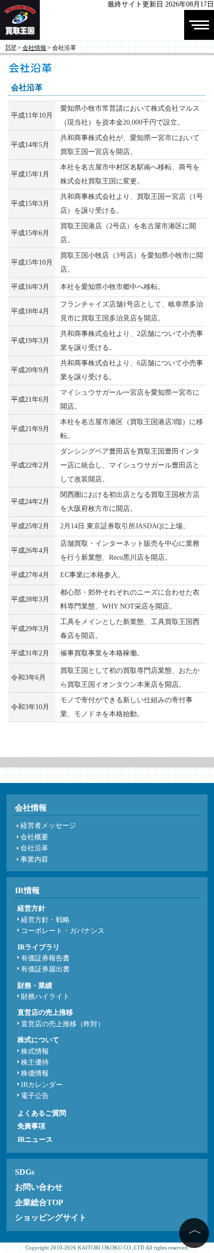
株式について (38, 1040)
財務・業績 (34, 985)
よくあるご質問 (41, 1113)
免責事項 (31, 1126)
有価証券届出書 (45, 969)
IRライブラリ (38, 947)
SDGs (24, 1172)
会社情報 (34, 47)
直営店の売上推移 (45, 1012)
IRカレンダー (42, 1085)
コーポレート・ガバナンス (63, 931)
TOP (10, 47)
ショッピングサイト (51, 1217)
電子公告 (35, 1095)
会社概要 (34, 837)
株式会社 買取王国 (18, 48)
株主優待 (35, 1062)
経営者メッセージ (48, 825)
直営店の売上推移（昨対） (63, 1024)
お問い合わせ (39, 1187)
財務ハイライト (45, 996)
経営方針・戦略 (45, 920)
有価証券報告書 (45, 958)
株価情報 (35, 1073)
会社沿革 (34, 848)
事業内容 (34, 859)
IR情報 (27, 890)
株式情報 (35, 1051)
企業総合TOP (39, 1202)
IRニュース (35, 1139)
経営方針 (31, 908)
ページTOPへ (194, 1233)
